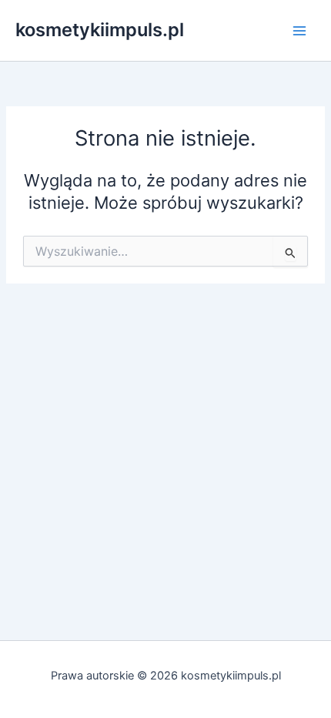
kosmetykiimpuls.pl (99, 29)
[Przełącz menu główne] (299, 31)
